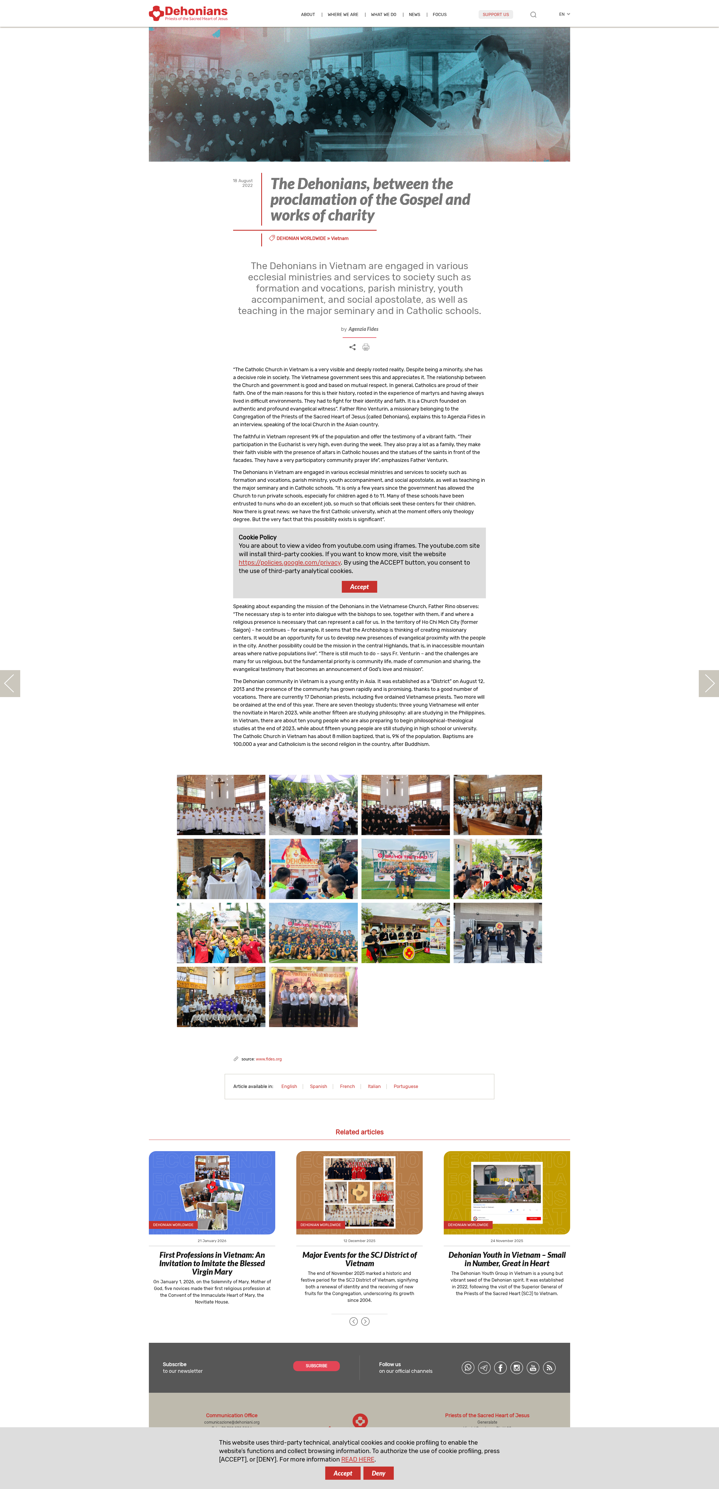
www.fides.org (269, 1059)
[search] (533, 14)
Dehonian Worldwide (301, 238)
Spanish (318, 1086)
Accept (359, 586)
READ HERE (357, 1459)
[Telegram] (484, 1368)
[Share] (352, 347)
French (347, 1086)
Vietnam (340, 238)
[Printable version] (366, 347)
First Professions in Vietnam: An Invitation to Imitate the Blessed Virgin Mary (212, 1263)
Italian (374, 1086)
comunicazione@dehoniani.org (232, 1422)
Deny (378, 1473)
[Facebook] (500, 1368)
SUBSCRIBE (316, 1366)
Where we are (343, 15)
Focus (440, 15)
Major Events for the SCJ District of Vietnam (359, 1259)
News (414, 15)
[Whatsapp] (468, 1368)
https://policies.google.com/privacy (290, 562)
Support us (496, 14)
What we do (383, 15)
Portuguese (406, 1086)
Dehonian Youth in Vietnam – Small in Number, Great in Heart (507, 1259)
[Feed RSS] (549, 1368)
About (308, 15)
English (289, 1086)
